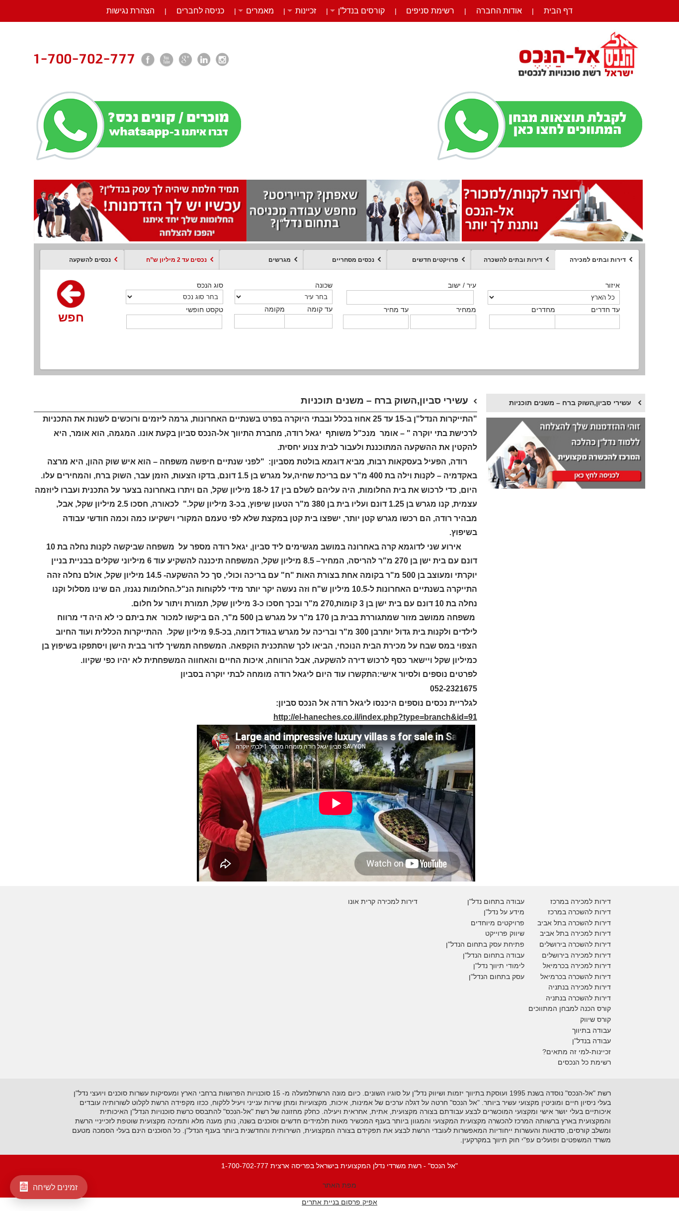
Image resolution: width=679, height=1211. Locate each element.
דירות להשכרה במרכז (579, 912)
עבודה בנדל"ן (591, 1041)
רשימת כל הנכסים (584, 1062)
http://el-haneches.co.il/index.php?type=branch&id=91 (375, 717)
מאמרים (260, 10)
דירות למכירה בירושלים (576, 955)
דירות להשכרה (588, 977)
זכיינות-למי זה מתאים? (576, 1052)
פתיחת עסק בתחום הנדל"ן (485, 944)
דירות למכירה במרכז (580, 901)
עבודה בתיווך (591, 1030)
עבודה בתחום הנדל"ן (493, 955)
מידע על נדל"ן (504, 912)
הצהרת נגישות (130, 10)
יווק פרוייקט (502, 933)
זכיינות (305, 10)
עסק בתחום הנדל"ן (496, 977)
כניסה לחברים (200, 10)
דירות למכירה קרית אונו (383, 901)
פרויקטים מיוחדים (497, 923)
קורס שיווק (595, 1019)
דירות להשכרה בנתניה (578, 998)
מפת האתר (339, 1185)
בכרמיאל (556, 966)
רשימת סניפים (430, 10)
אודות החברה (499, 10)
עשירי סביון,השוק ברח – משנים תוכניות (570, 403)
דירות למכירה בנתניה (579, 987)
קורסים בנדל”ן (361, 10)
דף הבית (558, 10)
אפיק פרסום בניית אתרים (339, 1202)
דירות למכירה (590, 966)
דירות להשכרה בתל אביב (574, 923)
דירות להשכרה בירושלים (575, 944)
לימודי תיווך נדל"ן (498, 966)
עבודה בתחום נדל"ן (495, 901)
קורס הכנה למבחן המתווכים (569, 1008)
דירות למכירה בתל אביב (575, 933)
